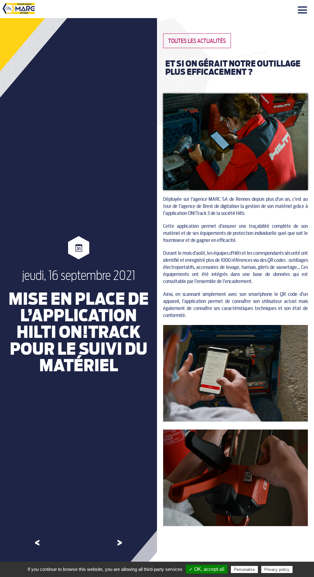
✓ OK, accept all (206, 569)
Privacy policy (276, 569)
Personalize (244, 569)
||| (303, 10)
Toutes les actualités (197, 41)
